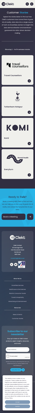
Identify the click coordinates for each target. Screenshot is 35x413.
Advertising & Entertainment (17, 301)
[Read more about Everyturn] (29, 175)
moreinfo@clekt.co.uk (17, 258)
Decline (17, 406)
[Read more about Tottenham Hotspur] (29, 112)
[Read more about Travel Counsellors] (29, 81)
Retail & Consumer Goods (17, 293)
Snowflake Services (18, 285)
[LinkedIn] (11, 264)
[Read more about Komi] (29, 143)
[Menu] (31, 4)
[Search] (27, 4)
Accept (17, 402)
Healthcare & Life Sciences (17, 289)
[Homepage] (8, 4)
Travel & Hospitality (17, 297)
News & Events (17, 314)
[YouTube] (15, 264)
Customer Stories (17, 318)
